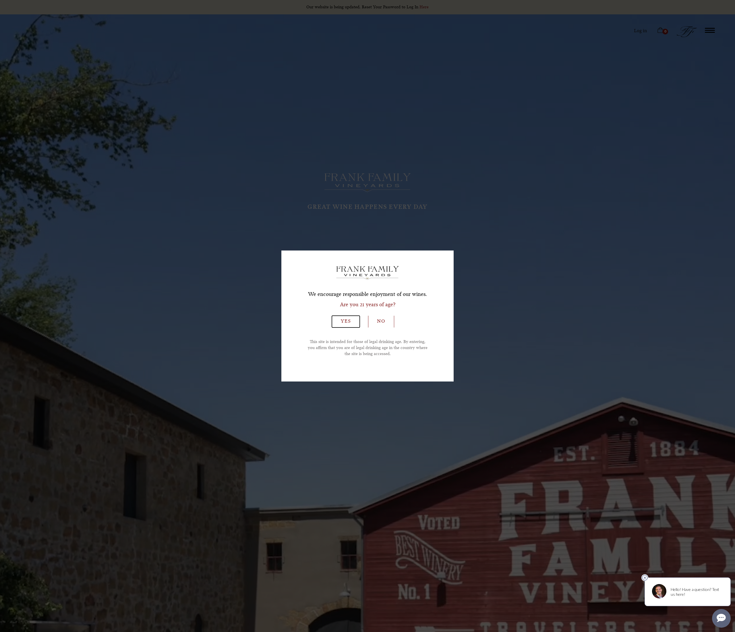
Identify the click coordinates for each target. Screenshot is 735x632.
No (381, 321)
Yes (346, 321)
